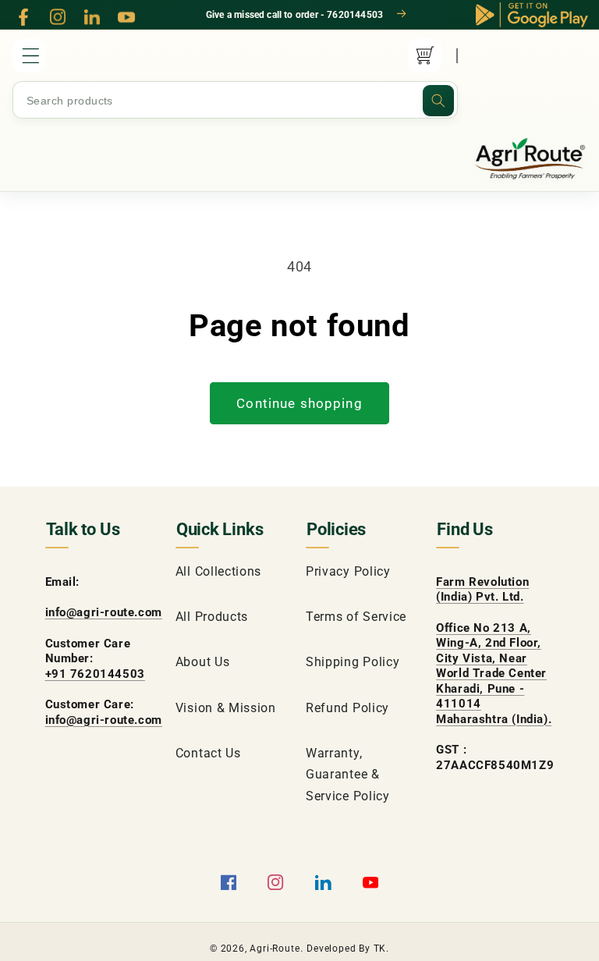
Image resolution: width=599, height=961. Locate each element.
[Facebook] (23, 17)
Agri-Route (275, 948)
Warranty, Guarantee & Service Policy (348, 774)
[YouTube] (126, 17)
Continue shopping (299, 403)
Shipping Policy (352, 661)
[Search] (438, 100)
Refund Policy (347, 707)
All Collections (218, 571)
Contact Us (208, 753)
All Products (211, 616)
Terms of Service (356, 616)
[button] (28, 55)
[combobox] (235, 100)
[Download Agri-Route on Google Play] (532, 14)
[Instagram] (57, 17)
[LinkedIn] (92, 17)
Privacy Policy (348, 571)
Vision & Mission (225, 707)
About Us (202, 661)
